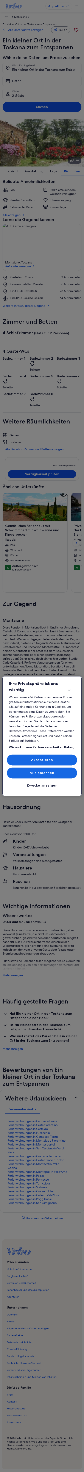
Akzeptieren (42, 760)
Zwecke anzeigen (42, 786)
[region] (42, 736)
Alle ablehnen (42, 773)
